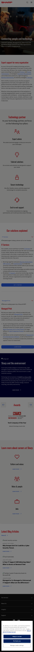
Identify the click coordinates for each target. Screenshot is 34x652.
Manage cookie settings (17, 645)
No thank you (17, 641)
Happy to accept (17, 636)
